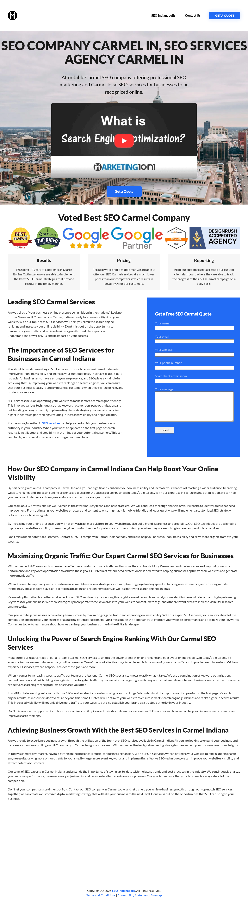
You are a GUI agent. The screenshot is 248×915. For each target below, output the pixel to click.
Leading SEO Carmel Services (51, 302)
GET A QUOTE (224, 15)
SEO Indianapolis (163, 15)
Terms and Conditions (100, 895)
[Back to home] (12, 15)
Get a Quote (124, 191)
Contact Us (193, 15)
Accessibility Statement (133, 895)
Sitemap (156, 895)
